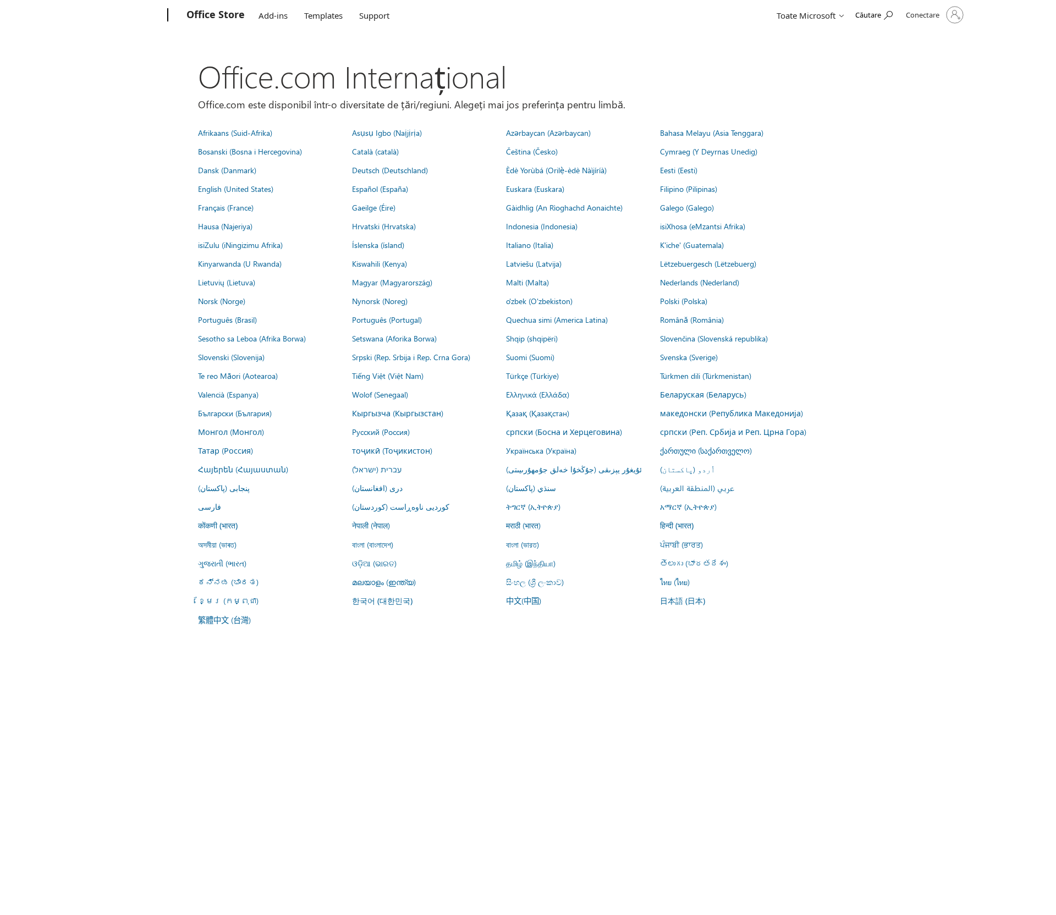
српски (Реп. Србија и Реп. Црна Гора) (733, 431)
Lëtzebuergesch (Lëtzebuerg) (708, 263)
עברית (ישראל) (377, 469)
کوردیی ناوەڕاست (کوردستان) (400, 506)
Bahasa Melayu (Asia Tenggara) (711, 132)
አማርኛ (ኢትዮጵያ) (688, 506)
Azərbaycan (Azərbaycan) (548, 132)
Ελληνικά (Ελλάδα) (537, 394)
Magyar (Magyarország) (392, 282)
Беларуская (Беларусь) (703, 394)
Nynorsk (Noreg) (380, 300)
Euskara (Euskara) (535, 188)
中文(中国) (523, 600)
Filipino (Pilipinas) (688, 188)
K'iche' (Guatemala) (692, 244)
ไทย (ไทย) (675, 581)
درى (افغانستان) (377, 487)
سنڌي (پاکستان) (531, 487)
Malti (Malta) (527, 282)
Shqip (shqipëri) (532, 338)
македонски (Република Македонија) (731, 412)
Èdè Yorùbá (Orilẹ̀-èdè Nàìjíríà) (556, 169)
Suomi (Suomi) (530, 356)
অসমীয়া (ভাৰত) (217, 544)
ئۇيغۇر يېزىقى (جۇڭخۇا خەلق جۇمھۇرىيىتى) (574, 469)
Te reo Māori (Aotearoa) (238, 375)
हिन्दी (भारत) (677, 525)
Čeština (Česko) (532, 151)
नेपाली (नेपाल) (371, 525)
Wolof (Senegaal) (380, 394)
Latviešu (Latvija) (534, 263)
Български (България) (235, 412)
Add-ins (273, 15)
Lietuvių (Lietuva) (226, 282)
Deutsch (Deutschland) (390, 169)
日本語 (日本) (682, 601)
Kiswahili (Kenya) (379, 263)
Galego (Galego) (687, 207)
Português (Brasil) (227, 319)
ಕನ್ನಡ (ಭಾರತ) (228, 581)
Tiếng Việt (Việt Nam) (388, 375)
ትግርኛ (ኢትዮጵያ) (533, 506)
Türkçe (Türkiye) (532, 375)
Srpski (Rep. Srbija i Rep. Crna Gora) (411, 356)
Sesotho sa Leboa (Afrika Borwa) (252, 338)
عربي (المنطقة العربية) (697, 487)
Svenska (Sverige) (689, 356)
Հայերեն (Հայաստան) (243, 469)
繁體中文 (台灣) (224, 619)
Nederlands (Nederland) (699, 282)
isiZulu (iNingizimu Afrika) (240, 244)
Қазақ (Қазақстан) (537, 412)
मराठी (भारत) (523, 525)
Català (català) (375, 151)
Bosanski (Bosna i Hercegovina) (250, 151)
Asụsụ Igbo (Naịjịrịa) (387, 132)
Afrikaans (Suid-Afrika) (235, 132)
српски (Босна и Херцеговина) (564, 431)
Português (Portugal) (387, 319)
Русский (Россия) (381, 431)
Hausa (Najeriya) (225, 226)
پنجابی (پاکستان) (224, 487)
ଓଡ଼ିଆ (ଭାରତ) (374, 563)
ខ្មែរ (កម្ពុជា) (228, 600)
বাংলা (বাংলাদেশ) (372, 544)
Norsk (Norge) (221, 300)
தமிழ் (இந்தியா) (531, 563)
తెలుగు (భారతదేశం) (694, 563)
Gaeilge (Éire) (373, 207)
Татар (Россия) (225, 450)
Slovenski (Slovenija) (231, 356)
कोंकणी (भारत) (218, 525)
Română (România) (692, 319)
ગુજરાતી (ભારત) (222, 563)
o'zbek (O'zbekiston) (539, 300)
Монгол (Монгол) (231, 431)
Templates (323, 15)
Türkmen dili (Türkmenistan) (705, 375)
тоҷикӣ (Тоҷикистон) (392, 450)
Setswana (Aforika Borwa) (394, 338)
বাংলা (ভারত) (522, 544)
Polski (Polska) (683, 300)
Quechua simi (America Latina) (557, 319)
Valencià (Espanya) (228, 394)
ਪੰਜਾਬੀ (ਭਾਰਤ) (681, 544)
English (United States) (235, 188)
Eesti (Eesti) (678, 169)
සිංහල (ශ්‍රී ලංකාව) (535, 581)
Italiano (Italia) (529, 244)
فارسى (209, 506)
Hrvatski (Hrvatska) (384, 226)
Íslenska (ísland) (378, 244)
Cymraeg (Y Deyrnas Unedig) (708, 151)
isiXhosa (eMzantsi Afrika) (702, 226)
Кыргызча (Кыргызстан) (397, 412)
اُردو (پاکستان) (687, 469)
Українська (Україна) (541, 450)
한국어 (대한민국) (382, 601)
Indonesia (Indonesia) (542, 226)
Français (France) (226, 207)
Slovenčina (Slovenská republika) (714, 338)
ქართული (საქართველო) (706, 450)
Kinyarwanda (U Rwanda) (240, 263)
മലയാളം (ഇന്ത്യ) (384, 581)
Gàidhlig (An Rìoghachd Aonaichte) (564, 207)
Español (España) (380, 188)
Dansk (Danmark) (227, 169)
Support (374, 15)
